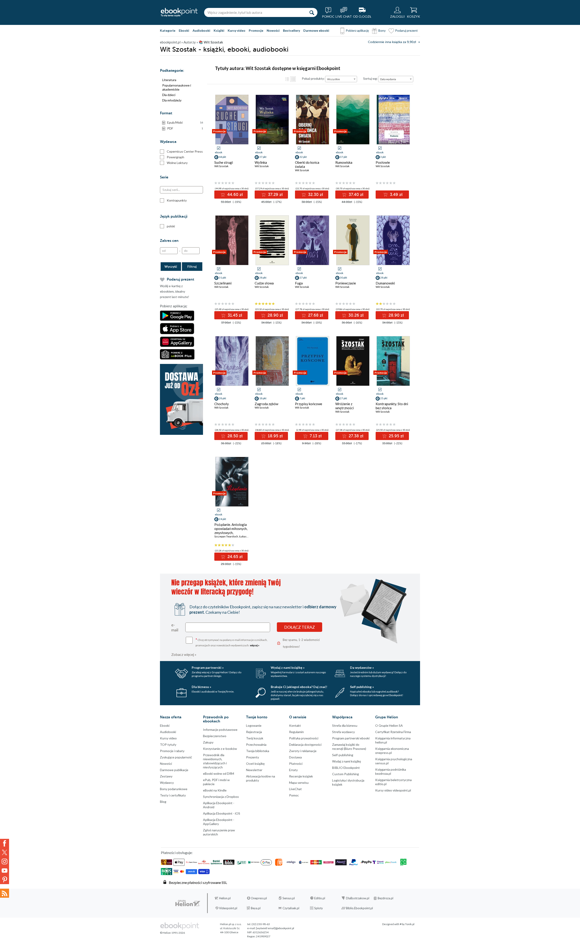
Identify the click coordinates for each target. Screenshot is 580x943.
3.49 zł (396, 194)
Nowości (273, 30)
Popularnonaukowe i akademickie (176, 87)
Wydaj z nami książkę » (287, 667)
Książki (219, 30)
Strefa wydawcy (343, 732)
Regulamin (296, 732)
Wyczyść (170, 266)
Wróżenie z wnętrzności (344, 406)
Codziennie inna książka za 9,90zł (392, 42)
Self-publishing (342, 755)
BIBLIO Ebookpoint (346, 768)
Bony (382, 30)
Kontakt (295, 725)
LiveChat (295, 789)
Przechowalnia (256, 744)
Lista (287, 79)
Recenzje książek (301, 776)
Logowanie (253, 725)
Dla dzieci (168, 95)
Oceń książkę (255, 763)
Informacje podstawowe (220, 729)
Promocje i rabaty (172, 751)
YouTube (4, 870)
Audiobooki (201, 30)
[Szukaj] (311, 12)
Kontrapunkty (177, 200)
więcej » (254, 645)
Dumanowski (385, 283)
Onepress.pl (259, 898)
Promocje (256, 30)
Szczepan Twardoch (226, 536)
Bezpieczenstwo (214, 736)
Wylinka (261, 162)
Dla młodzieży (171, 100)
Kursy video (236, 30)
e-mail (174, 627)
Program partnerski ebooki (351, 738)
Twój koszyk (254, 738)
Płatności (295, 763)
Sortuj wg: (370, 78)
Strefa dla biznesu (344, 725)
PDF (185, 128)
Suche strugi (223, 162)
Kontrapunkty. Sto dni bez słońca (392, 406)
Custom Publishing (345, 774)
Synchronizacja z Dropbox (221, 797)
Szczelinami (223, 283)
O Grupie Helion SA (389, 725)
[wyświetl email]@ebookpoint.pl (275, 928)
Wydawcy (167, 782)
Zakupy (208, 742)
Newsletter (254, 770)
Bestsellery (291, 30)
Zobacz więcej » (183, 654)
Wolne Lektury (177, 163)
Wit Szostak (221, 166)
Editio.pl (319, 898)
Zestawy (166, 776)
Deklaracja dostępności (305, 744)
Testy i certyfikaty (173, 795)
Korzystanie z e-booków (220, 749)
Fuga (299, 283)
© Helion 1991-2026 (172, 932)
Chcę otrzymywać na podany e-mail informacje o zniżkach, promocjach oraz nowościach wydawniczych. (232, 642)
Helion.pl (225, 898)
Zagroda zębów (266, 404)
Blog (163, 801)
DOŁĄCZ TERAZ (299, 627)
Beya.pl (256, 908)
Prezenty (252, 757)
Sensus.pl (289, 898)
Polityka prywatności (303, 738)
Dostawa (295, 757)
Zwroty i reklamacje (303, 751)
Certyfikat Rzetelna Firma (393, 732)
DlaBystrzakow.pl (357, 898)
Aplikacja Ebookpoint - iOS (221, 813)
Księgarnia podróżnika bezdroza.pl (390, 771)
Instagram (4, 861)
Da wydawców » (362, 667)
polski (171, 226)
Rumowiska (343, 162)
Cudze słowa (264, 283)
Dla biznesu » (201, 687)
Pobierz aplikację (357, 30)
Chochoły (221, 404)
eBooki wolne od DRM (218, 773)
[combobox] (341, 79)
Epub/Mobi (185, 122)
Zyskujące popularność (176, 757)
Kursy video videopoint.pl (393, 790)
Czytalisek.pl (291, 908)
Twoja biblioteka (257, 751)
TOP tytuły (168, 744)
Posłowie (383, 162)
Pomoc (294, 795)
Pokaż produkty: (313, 78)
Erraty (293, 770)
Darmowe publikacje (174, 770)
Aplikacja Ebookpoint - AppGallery (218, 822)
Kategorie (167, 30)
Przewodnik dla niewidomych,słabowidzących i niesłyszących (215, 761)
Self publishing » (362, 687)
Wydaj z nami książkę (346, 761)
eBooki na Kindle (215, 790)
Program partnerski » (208, 667)
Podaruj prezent (406, 30)
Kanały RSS (4, 893)
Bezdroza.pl (385, 898)
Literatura (169, 80)
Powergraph (175, 157)
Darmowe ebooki (316, 30)
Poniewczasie (345, 283)
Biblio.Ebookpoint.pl (359, 908)
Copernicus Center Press (185, 151)
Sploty (318, 908)
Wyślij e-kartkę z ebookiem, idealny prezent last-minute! (174, 291)
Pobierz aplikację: (174, 306)
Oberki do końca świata (307, 164)
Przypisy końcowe (308, 404)
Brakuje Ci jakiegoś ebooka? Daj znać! (299, 687)
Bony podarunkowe (173, 789)
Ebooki (184, 30)
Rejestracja (254, 732)
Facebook (4, 843)
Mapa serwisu (299, 782)
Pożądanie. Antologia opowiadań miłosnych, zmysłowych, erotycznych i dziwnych (230, 532)
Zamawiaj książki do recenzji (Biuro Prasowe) (349, 747)
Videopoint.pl (228, 908)
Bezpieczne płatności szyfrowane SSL (198, 882)
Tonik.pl (409, 924)
